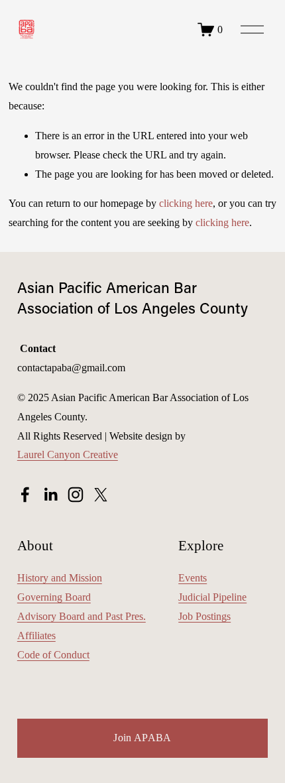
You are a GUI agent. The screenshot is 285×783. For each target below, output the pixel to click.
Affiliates (36, 635)
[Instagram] (76, 495)
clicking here (186, 203)
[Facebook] (25, 495)
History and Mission (59, 577)
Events (192, 577)
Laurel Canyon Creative (67, 454)
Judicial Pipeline (212, 597)
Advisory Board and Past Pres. (81, 616)
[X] (101, 495)
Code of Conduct (53, 654)
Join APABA (142, 737)
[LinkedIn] (50, 495)
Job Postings (204, 616)
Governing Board (54, 597)
